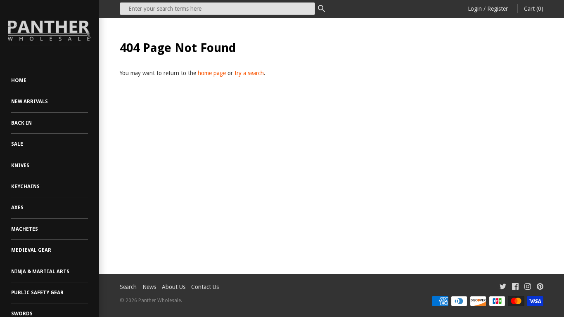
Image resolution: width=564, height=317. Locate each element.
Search (128, 287)
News (149, 287)
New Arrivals (29, 101)
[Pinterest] (540, 287)
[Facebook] (515, 287)
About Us (173, 287)
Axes (17, 208)
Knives (20, 165)
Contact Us (205, 287)
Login (475, 8)
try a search (249, 73)
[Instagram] (527, 287)
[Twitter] (503, 287)
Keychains (25, 186)
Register (497, 8)
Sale (17, 144)
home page (212, 73)
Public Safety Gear (37, 293)
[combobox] (217, 8)
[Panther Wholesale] (49, 31)
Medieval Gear (31, 250)
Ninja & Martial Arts (40, 271)
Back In (21, 123)
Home (18, 80)
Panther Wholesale (159, 300)
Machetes (24, 229)
